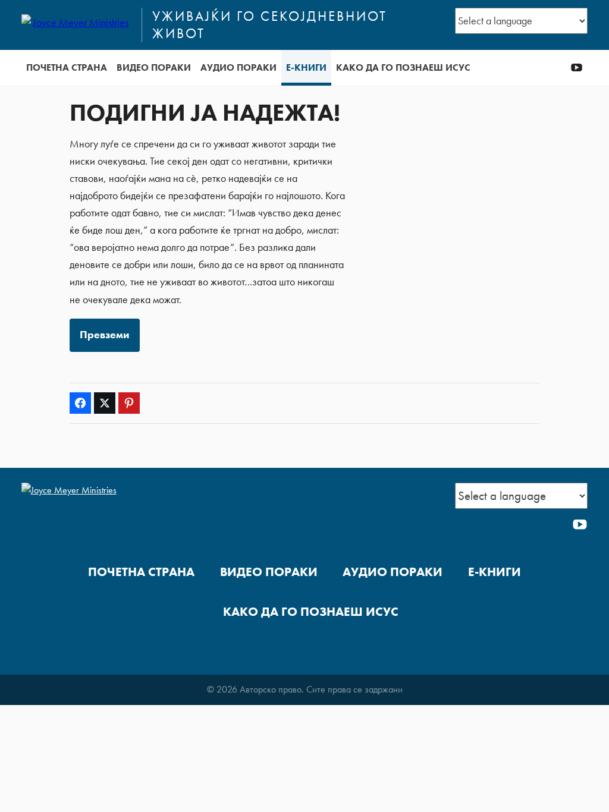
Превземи (104, 334)
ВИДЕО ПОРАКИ (154, 67)
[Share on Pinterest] (129, 403)
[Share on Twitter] (104, 403)
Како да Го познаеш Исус (403, 67)
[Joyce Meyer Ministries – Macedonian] (76, 25)
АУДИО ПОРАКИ (238, 67)
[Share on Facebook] (80, 403)
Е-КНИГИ (306, 67)
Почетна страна (66, 67)
